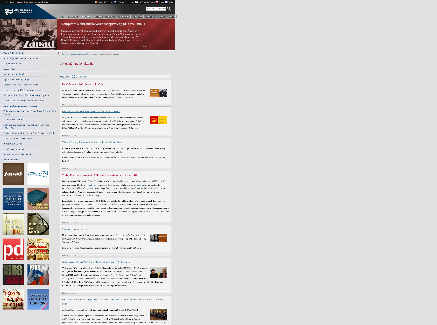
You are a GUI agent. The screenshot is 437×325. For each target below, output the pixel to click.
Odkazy (149, 17)
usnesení (138, 184)
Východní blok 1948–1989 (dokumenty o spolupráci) (28, 95)
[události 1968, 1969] (15, 275)
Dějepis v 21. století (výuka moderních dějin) (24, 100)
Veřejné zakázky (11, 159)
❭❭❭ (74, 76)
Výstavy (97, 17)
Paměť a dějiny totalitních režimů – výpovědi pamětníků (29, 133)
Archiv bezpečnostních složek (38, 2)
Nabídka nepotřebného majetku (18, 154)
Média (172, 17)
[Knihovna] (39, 225)
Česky (161, 2)
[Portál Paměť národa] (39, 174)
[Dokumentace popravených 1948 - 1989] (39, 300)
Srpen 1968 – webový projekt (17, 79)
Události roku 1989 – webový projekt (20, 84)
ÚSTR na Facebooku (125, 2)
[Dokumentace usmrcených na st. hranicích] (15, 300)
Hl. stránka (9, 2)
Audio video (9, 68)
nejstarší (83, 76)
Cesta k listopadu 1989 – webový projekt (22, 89)
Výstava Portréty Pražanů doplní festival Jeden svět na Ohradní (92, 142)
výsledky (89, 184)
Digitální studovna (12, 63)
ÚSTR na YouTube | (146, 2)
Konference (109, 17)
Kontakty (19, 2)
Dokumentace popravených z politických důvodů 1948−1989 (26, 126)
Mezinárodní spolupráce (14, 74)
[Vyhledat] (169, 9)
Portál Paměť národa (12, 143)
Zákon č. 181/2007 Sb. (13, 52)
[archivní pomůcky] (15, 225)
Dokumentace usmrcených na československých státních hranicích (29, 113)
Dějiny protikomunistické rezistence (20, 105)
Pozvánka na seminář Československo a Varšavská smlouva (91, 111)
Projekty (86, 17)
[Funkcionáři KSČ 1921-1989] (39, 250)
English (171, 2)
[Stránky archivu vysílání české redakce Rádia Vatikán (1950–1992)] (15, 200)
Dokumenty (73, 17)
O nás (61, 17)
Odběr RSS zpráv (105, 2)
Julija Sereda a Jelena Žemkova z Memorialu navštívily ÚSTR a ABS (96, 261)
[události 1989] (39, 275)
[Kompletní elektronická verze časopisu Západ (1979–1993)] (15, 174)
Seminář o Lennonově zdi (74, 228)
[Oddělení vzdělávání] (39, 200)
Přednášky (124, 17)
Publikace (137, 17)
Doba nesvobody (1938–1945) (17, 138)
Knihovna (160, 17)
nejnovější (65, 76)
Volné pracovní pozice (13, 148)
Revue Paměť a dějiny (13, 119)
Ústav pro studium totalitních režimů (76, 54)
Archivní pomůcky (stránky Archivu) (20, 58)
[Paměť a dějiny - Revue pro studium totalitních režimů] (15, 250)
